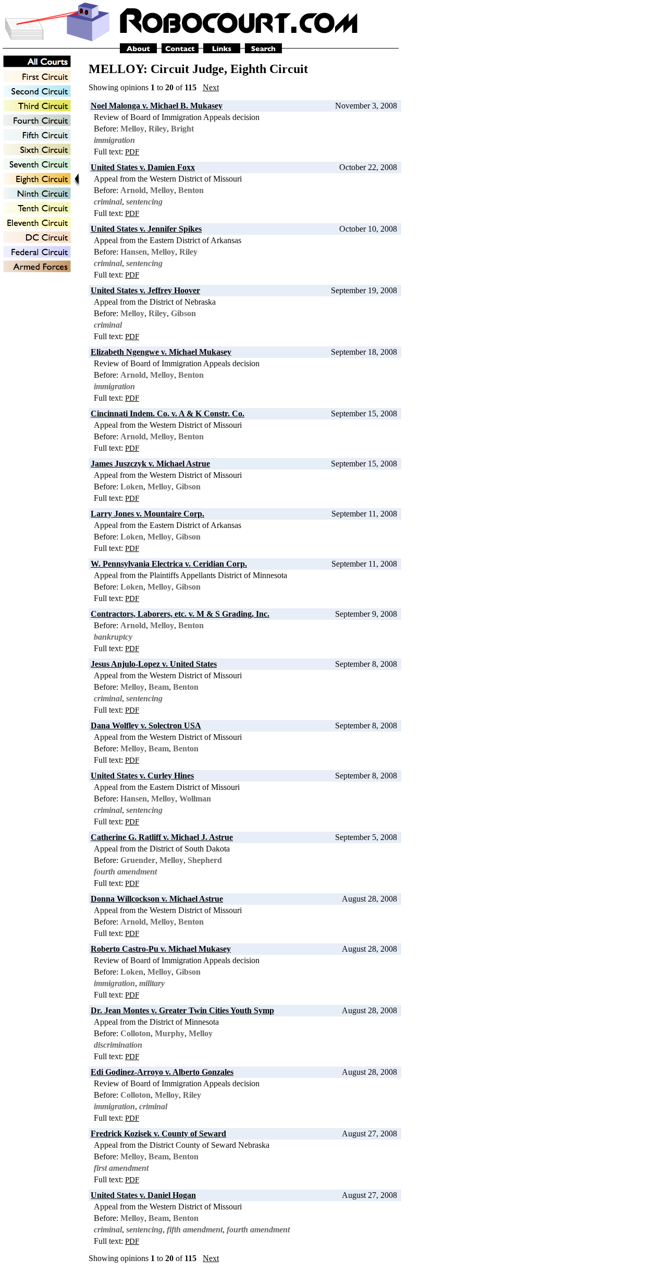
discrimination (118, 1044)
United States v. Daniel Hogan (143, 1195)
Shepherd (205, 860)
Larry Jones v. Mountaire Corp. (147, 513)
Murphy (169, 1033)
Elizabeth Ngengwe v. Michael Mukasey (161, 351)
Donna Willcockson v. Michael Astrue (157, 898)
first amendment (121, 1168)
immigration (114, 140)
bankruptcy (113, 636)
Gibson (183, 313)
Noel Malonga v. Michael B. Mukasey (157, 105)
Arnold (133, 190)
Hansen (133, 251)
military (152, 983)
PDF (132, 152)
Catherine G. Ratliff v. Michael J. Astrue (162, 837)
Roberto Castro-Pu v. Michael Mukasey (161, 948)
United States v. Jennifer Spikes (146, 228)
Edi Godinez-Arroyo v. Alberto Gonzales (162, 1072)
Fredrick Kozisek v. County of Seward (158, 1133)
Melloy (132, 128)
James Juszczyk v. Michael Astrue (150, 463)
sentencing (144, 201)
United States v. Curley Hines (142, 775)
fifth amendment (195, 1229)
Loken (131, 486)
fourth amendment (125, 871)
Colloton (135, 1033)
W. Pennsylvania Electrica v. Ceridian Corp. (169, 563)
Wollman (195, 798)
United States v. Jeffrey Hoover (145, 290)
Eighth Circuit (269, 69)
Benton (191, 190)
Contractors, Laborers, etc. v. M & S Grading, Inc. (180, 613)
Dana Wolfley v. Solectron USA (146, 725)
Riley (158, 128)
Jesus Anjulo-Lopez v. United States (154, 664)
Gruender (137, 860)
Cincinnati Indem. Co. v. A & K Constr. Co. (167, 413)
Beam (159, 686)
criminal (108, 201)
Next (211, 87)
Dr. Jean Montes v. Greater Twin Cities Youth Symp (182, 1010)
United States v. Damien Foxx (143, 167)
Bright (182, 128)
